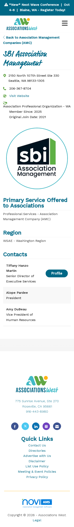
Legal (37, 520)
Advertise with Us (37, 456)
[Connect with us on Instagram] (46, 426)
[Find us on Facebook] (14, 426)
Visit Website (19, 96)
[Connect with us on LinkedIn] (35, 426)
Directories (37, 451)
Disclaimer (37, 461)
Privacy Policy (37, 477)
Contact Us (37, 445)
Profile (56, 273)
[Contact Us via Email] (57, 426)
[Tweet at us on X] (25, 426)
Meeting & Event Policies (37, 472)
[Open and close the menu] (55, 23)
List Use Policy (37, 466)
